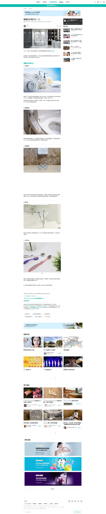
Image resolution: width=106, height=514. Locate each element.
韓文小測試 (77, 512)
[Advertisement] (42, 184)
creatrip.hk (33, 295)
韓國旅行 (25, 8)
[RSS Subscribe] (29, 512)
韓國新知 (30, 8)
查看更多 (52, 489)
